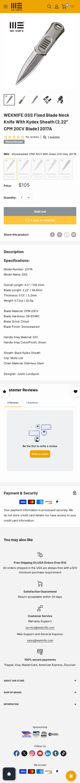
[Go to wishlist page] (72, 6)
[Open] (9, 774)
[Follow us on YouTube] (40, 753)
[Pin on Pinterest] (59, 234)
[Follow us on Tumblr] (56, 753)
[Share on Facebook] (52, 234)
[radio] (10, 169)
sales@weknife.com (40, 640)
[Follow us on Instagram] (32, 753)
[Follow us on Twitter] (24, 753)
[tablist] (40, 402)
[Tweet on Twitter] (66, 234)
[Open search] (49, 6)
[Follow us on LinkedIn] (48, 753)
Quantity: (10, 197)
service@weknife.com (40, 627)
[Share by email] (73, 234)
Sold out (40, 211)
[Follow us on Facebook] (17, 753)
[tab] (12, 402)
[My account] (56, 6)
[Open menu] (5, 6)
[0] (64, 6)
